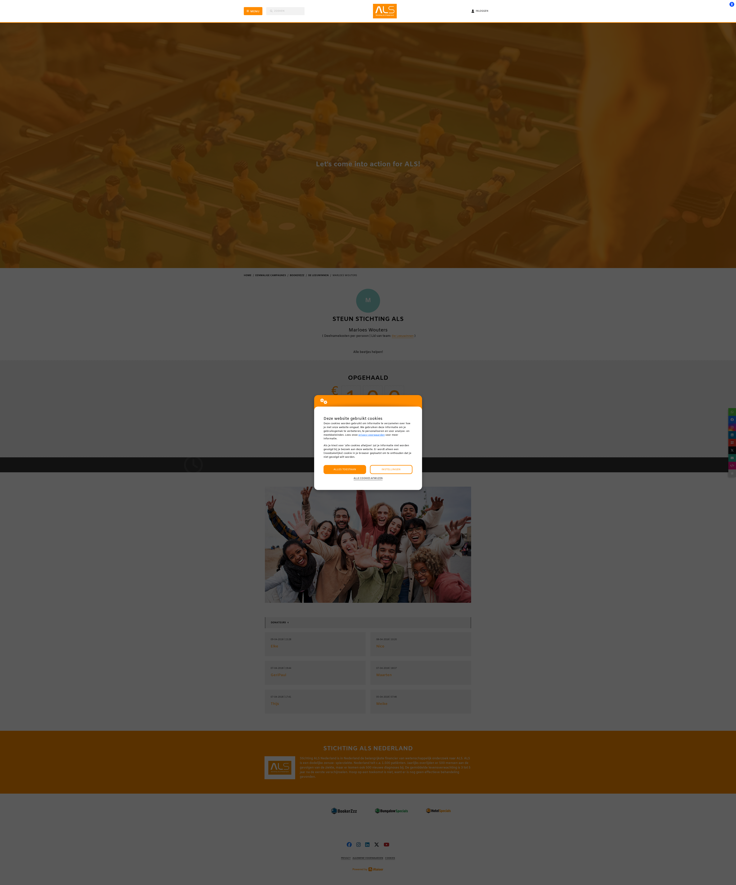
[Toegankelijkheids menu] (731, 4)
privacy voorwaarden (371, 435)
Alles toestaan (345, 469)
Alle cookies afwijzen (368, 478)
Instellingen (391, 469)
